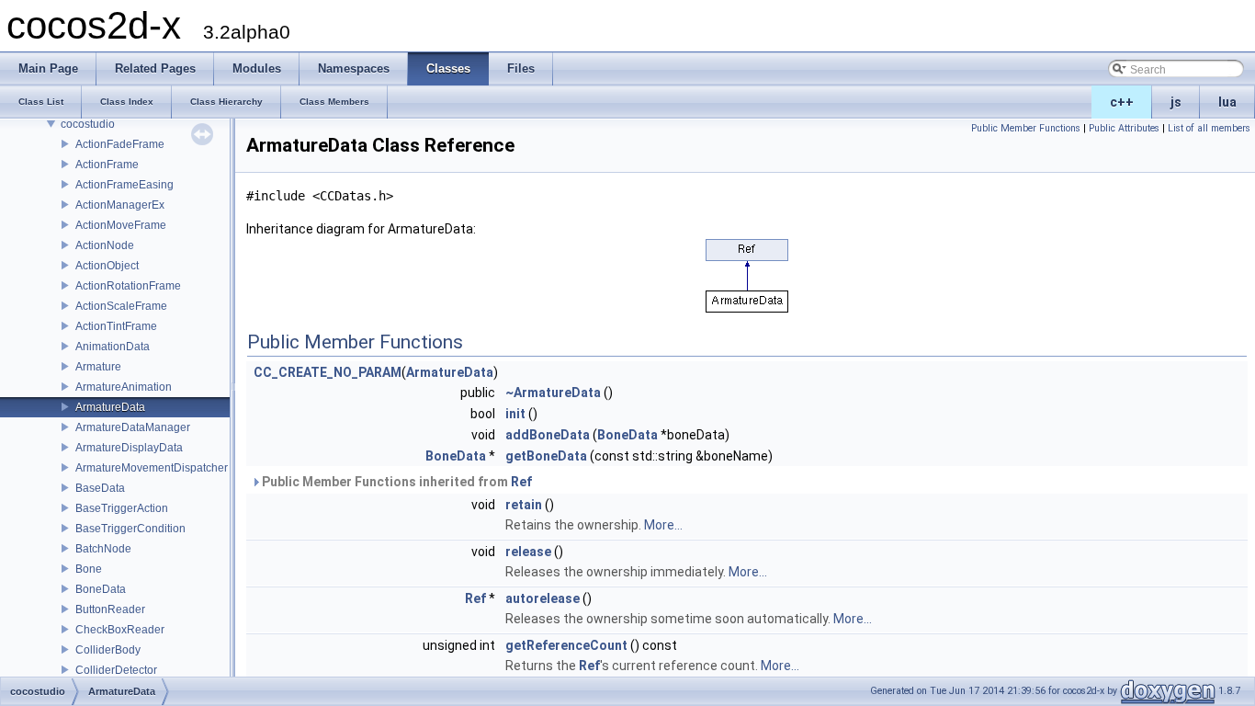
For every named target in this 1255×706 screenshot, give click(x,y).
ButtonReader (110, 609)
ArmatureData (110, 407)
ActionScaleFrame (121, 306)
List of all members (1209, 128)
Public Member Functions (1025, 128)
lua (1227, 102)
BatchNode (103, 548)
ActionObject (107, 265)
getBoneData (546, 456)
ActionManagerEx (119, 205)
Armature (98, 366)
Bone (88, 569)
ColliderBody (108, 649)
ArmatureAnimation (123, 387)
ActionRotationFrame (128, 285)
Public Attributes (1124, 128)
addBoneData (547, 434)
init (515, 413)
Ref (521, 481)
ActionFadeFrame (119, 144)
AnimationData (112, 346)
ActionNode (104, 245)
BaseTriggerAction (121, 508)
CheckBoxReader (119, 629)
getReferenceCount (566, 645)
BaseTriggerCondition (130, 528)
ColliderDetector (116, 670)
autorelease (542, 598)
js (1176, 102)
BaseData (100, 488)
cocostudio (88, 124)
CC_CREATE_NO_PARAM (327, 372)
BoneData (100, 589)
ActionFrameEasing (124, 184)
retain (523, 504)
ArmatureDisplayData (129, 447)
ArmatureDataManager (132, 427)
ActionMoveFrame (120, 225)
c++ (1122, 102)
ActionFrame (107, 164)
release (528, 551)
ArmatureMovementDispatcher (151, 467)
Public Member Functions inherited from (395, 481)
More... (663, 525)
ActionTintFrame (116, 326)
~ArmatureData (553, 392)
